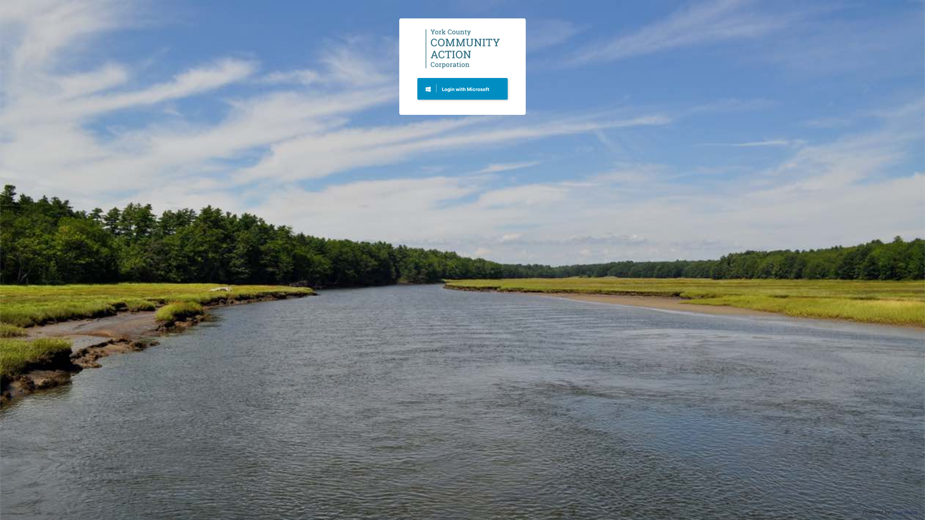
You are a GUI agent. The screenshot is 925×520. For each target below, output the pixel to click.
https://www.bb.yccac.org (463, 48)
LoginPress (905, 512)
